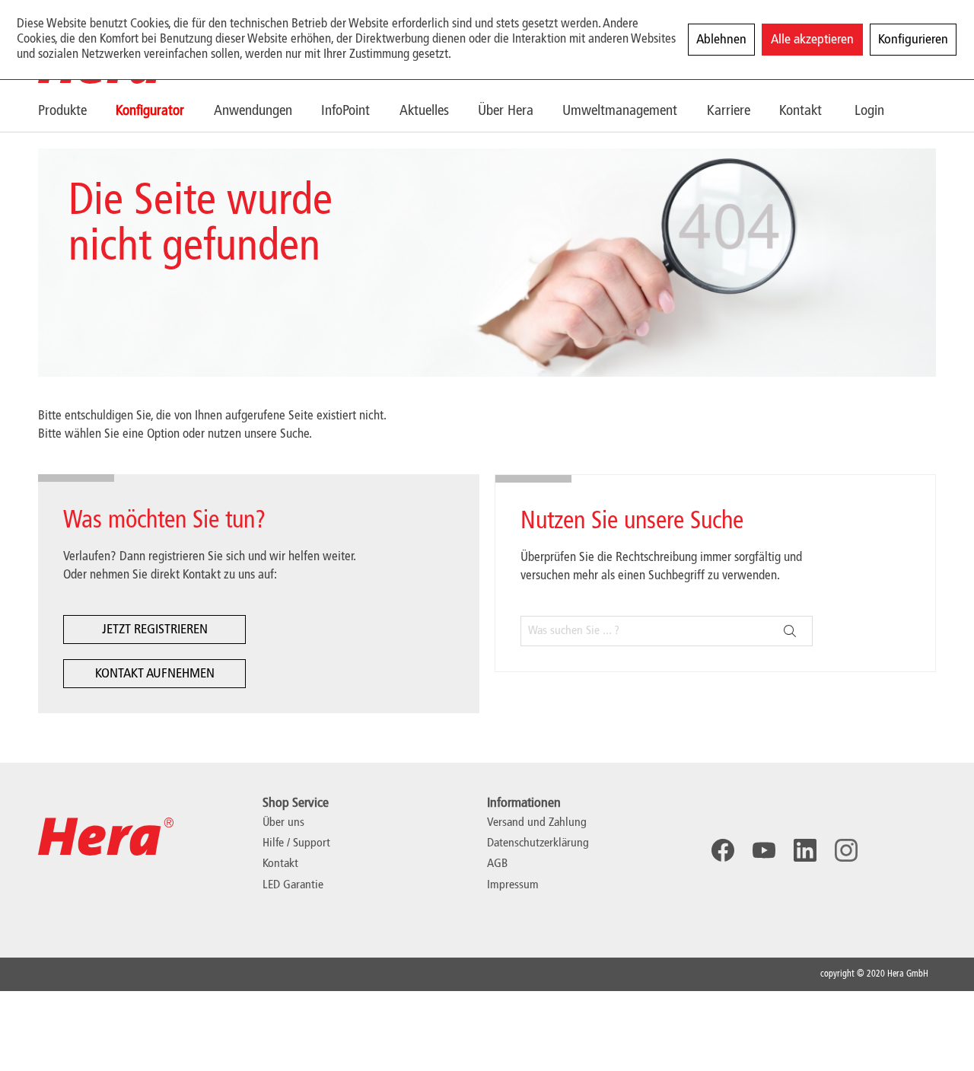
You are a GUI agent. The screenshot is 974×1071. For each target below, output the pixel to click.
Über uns (283, 823)
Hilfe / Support (296, 843)
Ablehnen (721, 39)
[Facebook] (722, 850)
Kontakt (280, 864)
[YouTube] (764, 850)
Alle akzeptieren (812, 39)
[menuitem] (77, 111)
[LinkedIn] (805, 850)
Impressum (513, 885)
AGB (497, 864)
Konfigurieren (913, 39)
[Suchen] (790, 631)
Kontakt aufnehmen (155, 674)
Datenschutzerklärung (538, 843)
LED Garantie (293, 885)
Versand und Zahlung (537, 823)
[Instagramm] (846, 850)
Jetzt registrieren (155, 629)
